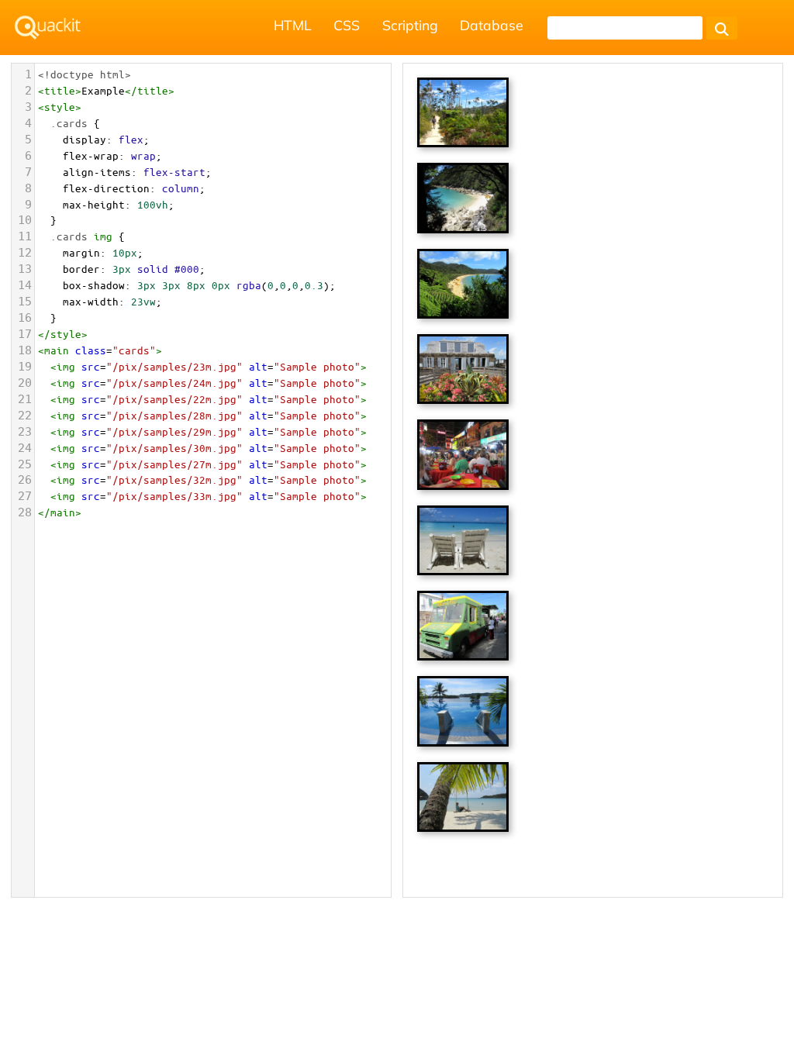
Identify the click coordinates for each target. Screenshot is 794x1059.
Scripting (410, 24)
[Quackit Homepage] (47, 27)
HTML (293, 24)
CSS (346, 24)
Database (491, 24)
